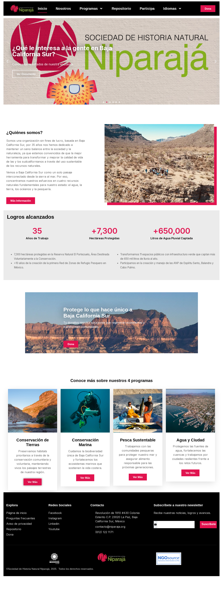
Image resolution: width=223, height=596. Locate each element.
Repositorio (121, 8)
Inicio (42, 8)
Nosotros (63, 8)
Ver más (32, 481)
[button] (7, 61)
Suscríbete (208, 524)
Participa (147, 8)
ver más (138, 477)
